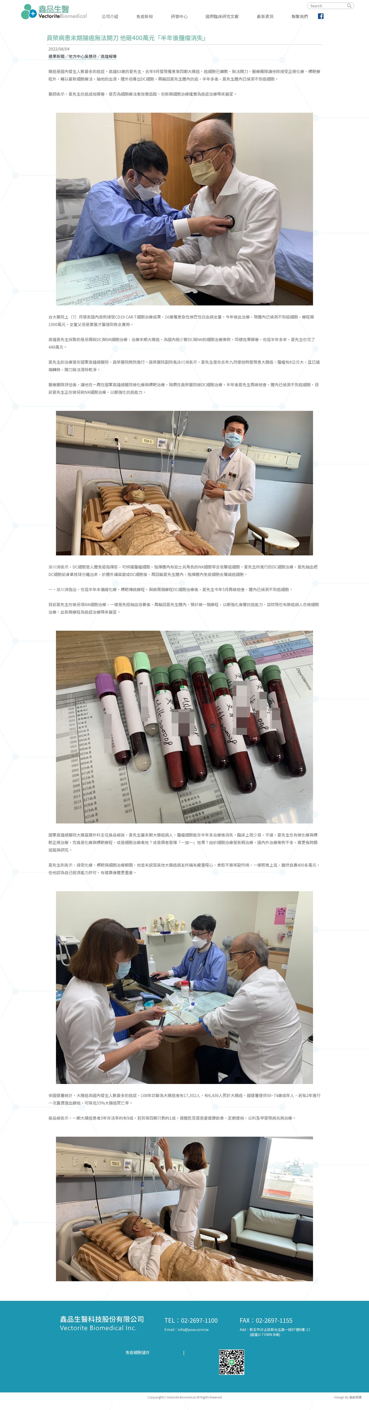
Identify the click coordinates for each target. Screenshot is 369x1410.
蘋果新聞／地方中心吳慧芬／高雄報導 (82, 56)
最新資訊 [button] (265, 16)
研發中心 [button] (179, 16)
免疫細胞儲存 (138, 1352)
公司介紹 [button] (110, 16)
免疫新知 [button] (144, 16)
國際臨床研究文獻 (222, 16)
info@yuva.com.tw (193, 1329)
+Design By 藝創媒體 (347, 1397)
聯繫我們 (300, 16)
